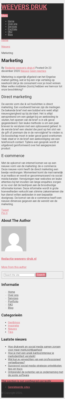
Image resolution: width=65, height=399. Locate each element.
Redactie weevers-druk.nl (20, 67)
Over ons (12, 24)
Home (11, 21)
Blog (10, 34)
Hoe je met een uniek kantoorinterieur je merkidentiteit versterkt (31, 354)
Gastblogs (14, 322)
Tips (10, 332)
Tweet (5, 210)
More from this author (13, 267)
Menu (4, 15)
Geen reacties (38, 71)
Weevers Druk (24, 7)
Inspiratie (13, 325)
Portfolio (12, 29)
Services (12, 26)
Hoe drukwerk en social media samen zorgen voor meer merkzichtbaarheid (34, 348)
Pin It (4, 213)
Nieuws (24, 71)
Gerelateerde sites (19, 387)
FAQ (10, 32)
